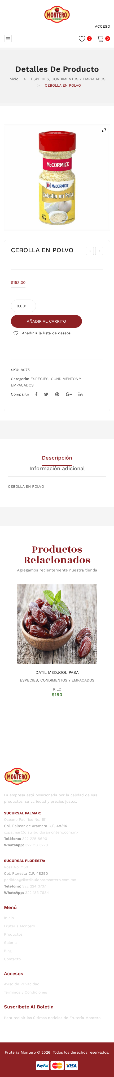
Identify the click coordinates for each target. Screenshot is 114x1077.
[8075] (57, 177)
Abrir (8, 38)
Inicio (13, 79)
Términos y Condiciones (25, 992)
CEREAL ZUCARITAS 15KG (99, 252)
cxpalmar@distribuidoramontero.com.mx (41, 832)
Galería (10, 942)
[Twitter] (46, 394)
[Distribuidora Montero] (57, 14)
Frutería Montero (19, 926)
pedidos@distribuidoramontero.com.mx (40, 880)
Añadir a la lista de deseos (46, 333)
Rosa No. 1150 (16, 867)
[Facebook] (36, 394)
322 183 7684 (37, 892)
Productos (13, 934)
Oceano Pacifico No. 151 (25, 819)
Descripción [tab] (57, 458)
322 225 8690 (34, 838)
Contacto (12, 959)
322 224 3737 (34, 886)
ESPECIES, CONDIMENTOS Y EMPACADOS (68, 79)
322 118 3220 (36, 845)
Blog (7, 951)
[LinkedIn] (80, 394)
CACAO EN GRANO (90, 252)
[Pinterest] (57, 394)
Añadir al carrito (46, 321)
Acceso (102, 26)
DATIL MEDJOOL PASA (57, 672)
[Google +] (69, 394)
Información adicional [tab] (57, 469)
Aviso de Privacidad (22, 984)
